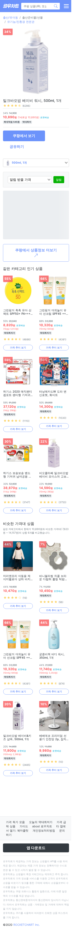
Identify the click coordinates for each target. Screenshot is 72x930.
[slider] (12, 105)
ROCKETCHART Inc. (26, 924)
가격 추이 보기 (18, 347)
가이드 (24, 826)
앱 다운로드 (36, 848)
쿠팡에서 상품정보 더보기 (36, 250)
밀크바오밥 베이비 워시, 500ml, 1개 (32, 100)
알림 (59, 179)
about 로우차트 (42, 826)
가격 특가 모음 (15, 822)
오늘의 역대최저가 (40, 822)
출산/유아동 (10, 17)
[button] (66, 6)
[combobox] (36, 163)
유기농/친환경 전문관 (20, 21)
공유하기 (17, 146)
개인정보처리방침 (44, 830)
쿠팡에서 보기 (24, 136)
